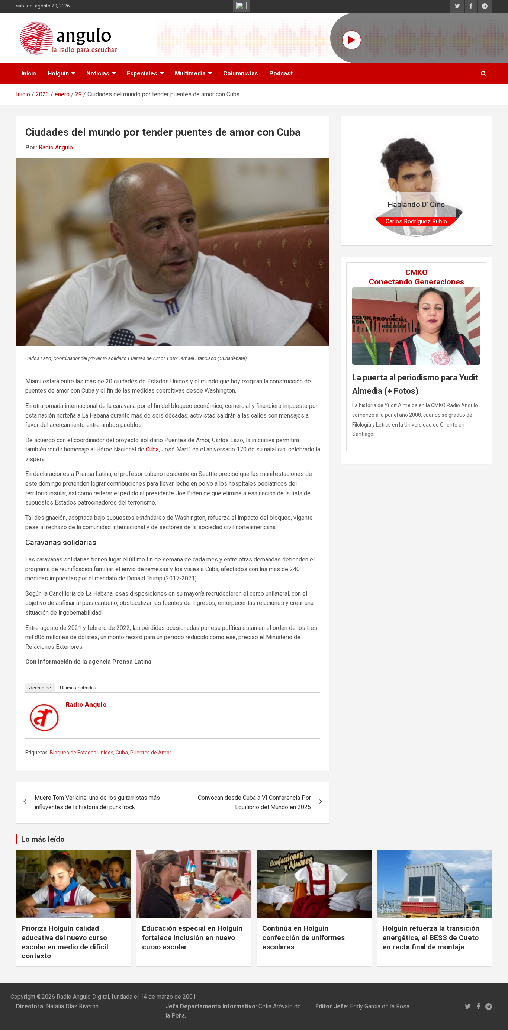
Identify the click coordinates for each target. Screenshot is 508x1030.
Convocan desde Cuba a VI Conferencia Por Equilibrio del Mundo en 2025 (254, 802)
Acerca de (40, 688)
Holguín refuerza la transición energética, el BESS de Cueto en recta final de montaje (431, 937)
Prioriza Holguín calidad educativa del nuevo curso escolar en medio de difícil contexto (65, 942)
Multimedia (190, 73)
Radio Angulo (56, 147)
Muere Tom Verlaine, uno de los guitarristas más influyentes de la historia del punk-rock (97, 802)
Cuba (152, 449)
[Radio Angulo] (45, 708)
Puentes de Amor (150, 753)
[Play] (351, 39)
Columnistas (240, 73)
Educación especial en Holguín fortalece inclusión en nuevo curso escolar (192, 937)
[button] (368, 181)
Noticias (97, 73)
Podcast (281, 73)
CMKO (416, 272)
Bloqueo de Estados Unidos (81, 753)
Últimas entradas (78, 688)
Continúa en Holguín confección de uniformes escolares (303, 937)
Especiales (142, 73)
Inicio (29, 73)
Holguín (58, 73)
